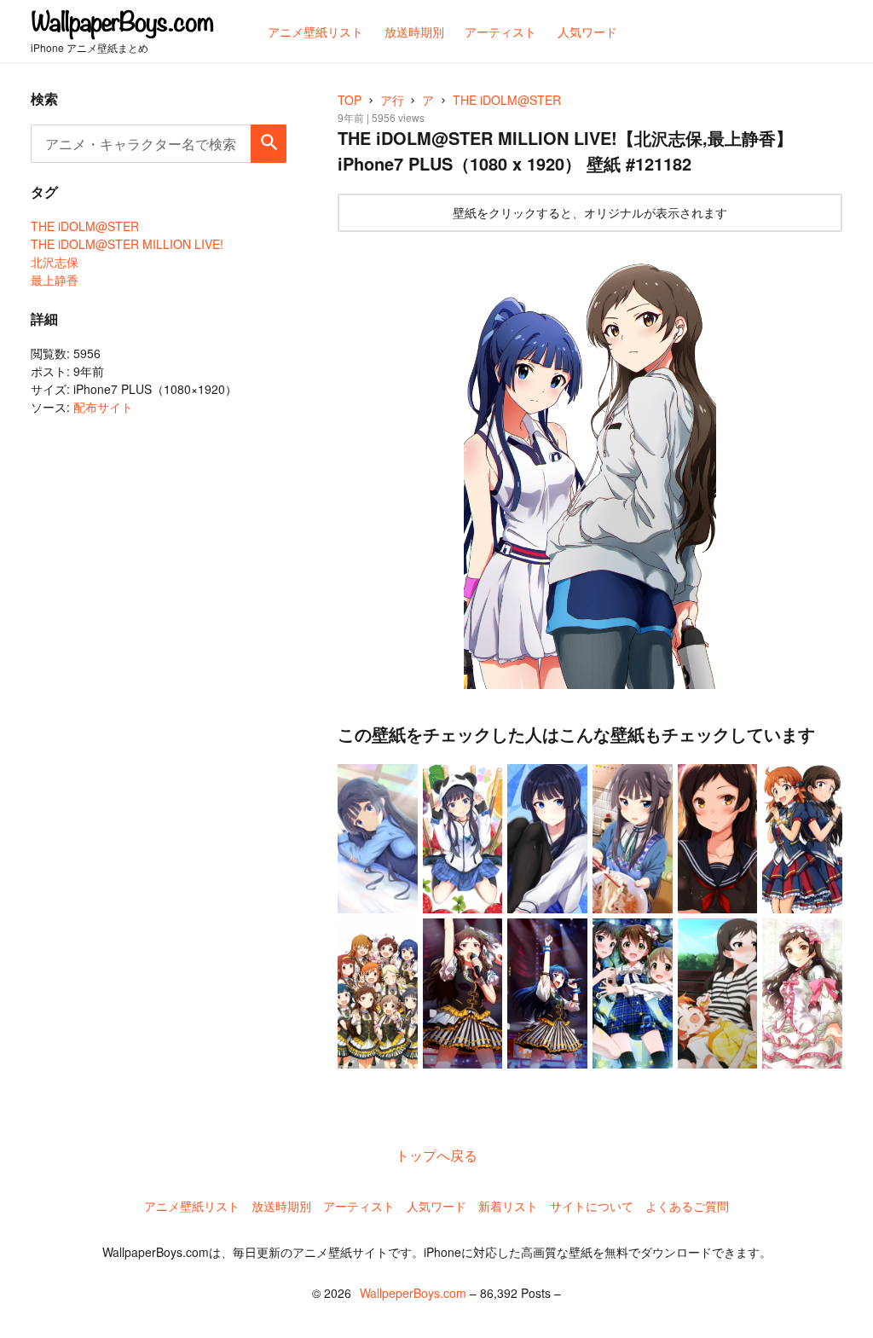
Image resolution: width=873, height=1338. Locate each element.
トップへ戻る (436, 1155)
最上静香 (54, 279)
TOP (349, 99)
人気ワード (436, 1205)
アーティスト (359, 1205)
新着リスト (508, 1205)
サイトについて (591, 1205)
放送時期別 (281, 1205)
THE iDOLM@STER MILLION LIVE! (127, 243)
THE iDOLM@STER (85, 226)
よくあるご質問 (687, 1205)
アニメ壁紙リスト (192, 1205)
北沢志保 (54, 261)
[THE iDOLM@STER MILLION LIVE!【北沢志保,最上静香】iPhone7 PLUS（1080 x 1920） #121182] (590, 464)
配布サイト (103, 406)
